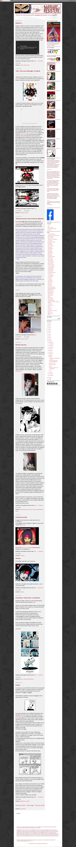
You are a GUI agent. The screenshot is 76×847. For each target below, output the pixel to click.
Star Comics (25, 212)
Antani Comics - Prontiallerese (52, 239)
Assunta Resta (50, 240)
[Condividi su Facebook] (19, 63)
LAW (21, 212)
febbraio (50, 373)
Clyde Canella (50, 244)
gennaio (50, 375)
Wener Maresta (50, 313)
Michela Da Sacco (50, 292)
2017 (49, 332)
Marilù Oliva (50, 284)
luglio (50, 350)
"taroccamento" (19, 223)
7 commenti (40, 505)
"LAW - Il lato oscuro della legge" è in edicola (27, 71)
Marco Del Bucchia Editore (52, 228)
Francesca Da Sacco (51, 264)
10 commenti (18, 210)
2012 (49, 340)
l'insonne (22, 592)
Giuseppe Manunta (51, 269)
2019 (49, 329)
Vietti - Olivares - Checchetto (52, 310)
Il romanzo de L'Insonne (51, 272)
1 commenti (40, 551)
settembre (50, 347)
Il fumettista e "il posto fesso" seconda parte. (27, 598)
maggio (50, 353)
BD (48, 226)
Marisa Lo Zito (50, 285)
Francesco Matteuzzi (51, 267)
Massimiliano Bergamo (51, 287)
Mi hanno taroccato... (21, 345)
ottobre (50, 345)
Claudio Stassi (50, 243)
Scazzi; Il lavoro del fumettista (26, 679)
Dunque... (18, 685)
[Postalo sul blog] (17, 63)
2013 (49, 339)
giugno (50, 352)
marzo (50, 372)
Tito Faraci (49, 309)
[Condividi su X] (18, 63)
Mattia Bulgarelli (50, 289)
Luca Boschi (50, 277)
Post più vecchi (39, 805)
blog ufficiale (25, 185)
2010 (49, 379)
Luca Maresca (50, 279)
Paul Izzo (23, 524)
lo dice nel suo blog (26, 547)
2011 (49, 377)
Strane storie (26, 65)
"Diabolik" (48, 161)
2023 (49, 324)
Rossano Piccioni (50, 305)
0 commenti (40, 587)
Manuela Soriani (50, 281)
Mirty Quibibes (50, 297)
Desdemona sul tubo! (21, 517)
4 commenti (40, 61)
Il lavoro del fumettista (38, 509)
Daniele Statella (50, 248)
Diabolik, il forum (50, 252)
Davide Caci (27, 132)
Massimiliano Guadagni (20, 716)
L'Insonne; (22, 339)
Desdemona (18, 371)
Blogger (46, 843)
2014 (49, 337)
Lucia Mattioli (50, 280)
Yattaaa (49, 314)
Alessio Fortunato (50, 236)
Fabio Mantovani (50, 259)
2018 (49, 331)
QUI (21, 521)
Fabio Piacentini (50, 260)
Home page (30, 805)
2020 (49, 327)
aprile (50, 355)
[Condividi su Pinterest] (20, 63)
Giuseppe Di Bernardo (50, 208)
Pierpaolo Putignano (51, 300)
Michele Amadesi (50, 293)
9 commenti (40, 797)
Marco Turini (50, 283)
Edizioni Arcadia (50, 227)
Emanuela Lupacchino (51, 256)
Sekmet (49, 306)
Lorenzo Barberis (49, 204)
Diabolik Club (50, 251)
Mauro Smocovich (51, 291)
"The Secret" (53, 185)
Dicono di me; (29, 509)
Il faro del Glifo (50, 271)
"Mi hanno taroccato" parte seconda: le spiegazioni (29, 218)
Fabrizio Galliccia (50, 263)
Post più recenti (20, 805)
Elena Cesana (50, 255)
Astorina (49, 224)
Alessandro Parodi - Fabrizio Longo (53, 235)
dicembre (50, 342)
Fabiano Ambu (23, 134)
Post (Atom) (22, 808)
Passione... (18, 558)
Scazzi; (21, 65)
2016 (49, 334)
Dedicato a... (18, 23)
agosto (50, 348)
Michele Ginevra (50, 295)
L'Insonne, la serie (51, 275)
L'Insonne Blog (50, 273)
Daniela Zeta (50, 247)
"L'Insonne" (57, 183)
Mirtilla (49, 296)
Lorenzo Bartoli (50, 276)
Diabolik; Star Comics (25, 801)
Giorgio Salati (34, 132)
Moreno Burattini (50, 299)
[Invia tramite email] (16, 63)
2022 (49, 326)
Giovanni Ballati (50, 268)
